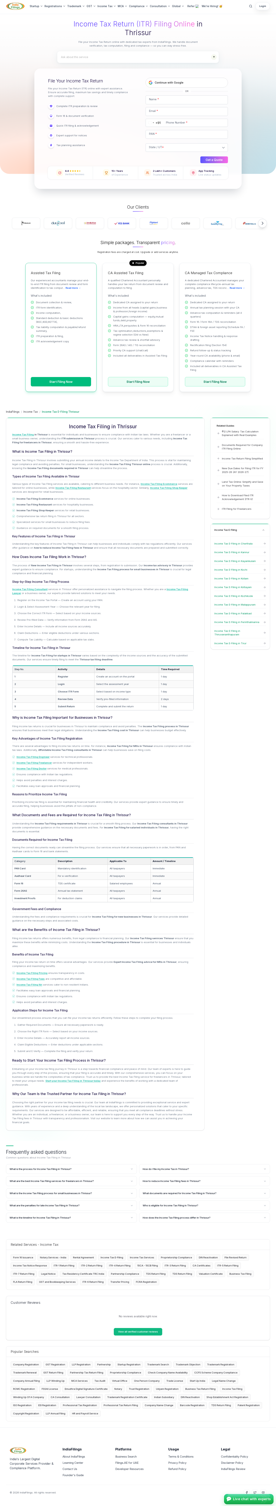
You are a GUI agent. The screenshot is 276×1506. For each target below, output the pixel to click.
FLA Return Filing (22, 1281)
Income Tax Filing (232, 1388)
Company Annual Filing (26, 1380)
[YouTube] (263, 1492)
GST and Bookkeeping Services (57, 1281)
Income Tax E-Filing (112, 1257)
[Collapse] (263, 530)
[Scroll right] (262, 223)
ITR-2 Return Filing (91, 1265)
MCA (121, 6)
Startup (34, 6)
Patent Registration (249, 1405)
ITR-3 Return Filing (175, 1265)
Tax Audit (99, 1380)
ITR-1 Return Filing (64, 1265)
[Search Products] (250, 6)
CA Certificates (201, 1265)
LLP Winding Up (56, 1380)
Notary (118, 1388)
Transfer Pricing (119, 1281)
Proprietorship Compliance (176, 1257)
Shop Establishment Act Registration (227, 1397)
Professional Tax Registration (80, 1405)
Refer (191, 6)
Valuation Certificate (211, 1273)
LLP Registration (81, 1364)
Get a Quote (214, 160)
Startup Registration (129, 1364)
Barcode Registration (192, 1405)
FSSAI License (50, 1388)
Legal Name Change (224, 1380)
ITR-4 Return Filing (119, 1265)
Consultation (158, 6)
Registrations (53, 6)
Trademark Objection (188, 1364)
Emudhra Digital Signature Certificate (86, 1388)
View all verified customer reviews (138, 1331)
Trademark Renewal (25, 1372)
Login (262, 6)
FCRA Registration (146, 1281)
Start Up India (197, 1380)
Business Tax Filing (240, 1273)
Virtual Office (119, 1380)
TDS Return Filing (156, 1273)
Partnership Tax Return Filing (86, 1372)
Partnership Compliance (125, 1273)
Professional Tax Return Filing (121, 1405)
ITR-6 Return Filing (93, 1281)
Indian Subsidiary (164, 1397)
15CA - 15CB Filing (147, 1265)
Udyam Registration (167, 1388)
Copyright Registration (26, 1413)
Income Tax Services (142, 1257)
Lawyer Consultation (88, 1397)
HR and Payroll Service (85, 1413)
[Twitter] (255, 1492)
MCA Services (79, 1380)
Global (176, 6)
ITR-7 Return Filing (23, 1273)
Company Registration (26, 1364)
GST (89, 6)
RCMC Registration (24, 1388)
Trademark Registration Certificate (127, 1397)
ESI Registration (47, 1405)
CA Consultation (60, 1397)
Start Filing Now (60, 382)
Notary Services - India (53, 1257)
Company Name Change (159, 1405)
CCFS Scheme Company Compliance (216, 1372)
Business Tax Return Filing (200, 1388)
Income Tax (104, 6)
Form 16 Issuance (23, 1257)
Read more (72, 288)
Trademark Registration (220, 1364)
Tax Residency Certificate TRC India (83, 1273)
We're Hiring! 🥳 (212, 6)
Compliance (137, 6)
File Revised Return (236, 1257)
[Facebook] (247, 1492)
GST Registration (55, 1364)
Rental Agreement (83, 1257)
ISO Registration (22, 1405)
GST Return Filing (53, 1372)
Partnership (104, 1364)
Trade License (174, 1380)
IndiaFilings (13, 411)
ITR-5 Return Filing (227, 1265)
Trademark (74, 6)
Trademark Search (158, 1364)
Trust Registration (139, 1388)
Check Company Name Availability (168, 1372)
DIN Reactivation (208, 1257)
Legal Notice (48, 1273)
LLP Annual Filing (55, 1413)
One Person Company (147, 1380)
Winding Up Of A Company (28, 1397)
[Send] (213, 57)
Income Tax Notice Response (30, 1265)
